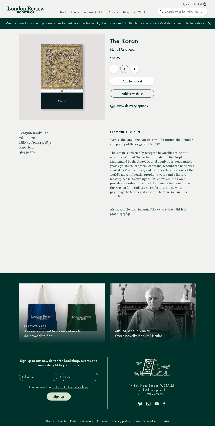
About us (114, 12)
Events (75, 12)
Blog (126, 12)
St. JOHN (139, 12)
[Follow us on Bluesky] (140, 403)
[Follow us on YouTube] (157, 403)
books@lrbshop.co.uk (167, 23)
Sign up (58, 396)
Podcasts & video (94, 12)
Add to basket (132, 81)
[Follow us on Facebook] (164, 403)
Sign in (185, 4)
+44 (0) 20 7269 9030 (151, 394)
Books (64, 12)
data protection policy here (70, 387)
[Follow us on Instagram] (148, 403)
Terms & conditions (146, 421)
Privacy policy (121, 421)
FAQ (166, 421)
